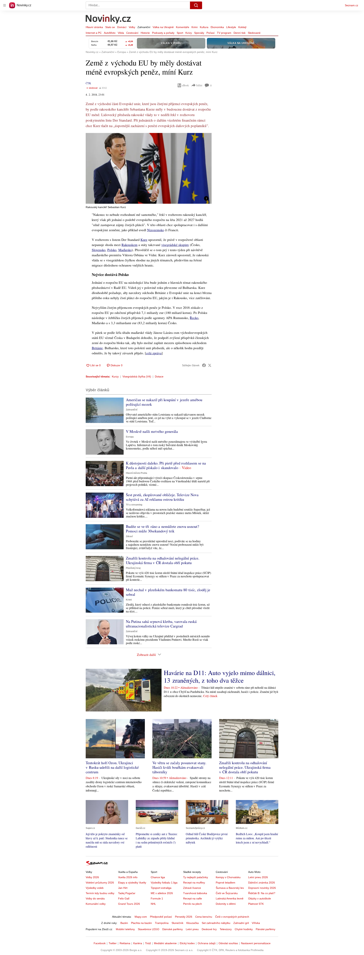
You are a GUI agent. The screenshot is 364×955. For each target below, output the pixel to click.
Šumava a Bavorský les (230, 887)
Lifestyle (231, 27)
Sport (180, 32)
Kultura (204, 27)
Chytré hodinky (244, 929)
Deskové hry (209, 929)
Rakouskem (129, 244)
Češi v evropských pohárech (232, 916)
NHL (153, 903)
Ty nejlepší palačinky (195, 877)
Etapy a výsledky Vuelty (132, 882)
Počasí (210, 32)
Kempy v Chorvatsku (228, 877)
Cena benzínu (203, 916)
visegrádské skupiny (175, 244)
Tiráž (148, 943)
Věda (121, 32)
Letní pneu (192, 929)
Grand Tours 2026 (129, 903)
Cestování (132, 32)
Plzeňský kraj (133, 568)
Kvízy (188, 32)
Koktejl (242, 27)
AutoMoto (109, 32)
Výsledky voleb (95, 887)
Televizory (226, 929)
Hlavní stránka (94, 27)
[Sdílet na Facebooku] (204, 365)
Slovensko (98, 250)
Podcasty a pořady (163, 32)
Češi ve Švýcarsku (227, 893)
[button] (149, 168)
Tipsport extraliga (161, 887)
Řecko (194, 317)
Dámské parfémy (172, 929)
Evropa (130, 436)
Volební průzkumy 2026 (100, 882)
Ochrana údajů (207, 943)
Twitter (113, 943)
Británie (97, 348)
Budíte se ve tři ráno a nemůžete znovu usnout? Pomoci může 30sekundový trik (162, 529)
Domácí (121, 27)
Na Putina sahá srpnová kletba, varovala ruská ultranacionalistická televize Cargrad (161, 624)
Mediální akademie (165, 943)
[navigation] (5, 5)
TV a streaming (134, 504)
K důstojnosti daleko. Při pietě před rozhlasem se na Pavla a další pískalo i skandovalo (166, 465)
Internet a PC (94, 32)
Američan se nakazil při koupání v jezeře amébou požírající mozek (164, 402)
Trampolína (162, 922)
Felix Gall (123, 898)
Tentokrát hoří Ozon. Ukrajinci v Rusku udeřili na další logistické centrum (112, 767)
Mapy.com (141, 916)
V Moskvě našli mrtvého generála (152, 431)
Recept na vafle (192, 898)
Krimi (194, 27)
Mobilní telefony (125, 929)
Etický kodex (187, 943)
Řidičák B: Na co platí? (261, 893)
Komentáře (182, 27)
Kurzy (115, 376)
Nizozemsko (155, 230)
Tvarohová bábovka (195, 893)
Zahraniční (143, 27)
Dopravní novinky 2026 (262, 887)
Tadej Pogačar (126, 893)
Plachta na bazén (141, 922)
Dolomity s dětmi (226, 903)
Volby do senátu (95, 898)
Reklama (125, 943)
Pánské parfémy (265, 929)
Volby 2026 (92, 877)
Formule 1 (157, 898)
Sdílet (199, 85)
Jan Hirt (122, 887)
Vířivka (256, 922)
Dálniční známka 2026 (261, 882)
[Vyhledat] (196, 5)
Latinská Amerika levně (229, 898)
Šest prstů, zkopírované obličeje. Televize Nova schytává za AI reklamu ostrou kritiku (162, 497)
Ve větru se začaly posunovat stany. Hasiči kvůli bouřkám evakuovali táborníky (179, 767)
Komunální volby (96, 903)
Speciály (199, 32)
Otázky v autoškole (259, 898)
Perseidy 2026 (183, 916)
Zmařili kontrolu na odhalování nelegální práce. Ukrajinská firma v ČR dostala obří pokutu (162, 560)
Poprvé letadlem (225, 882)
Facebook (100, 943)
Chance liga (158, 877)
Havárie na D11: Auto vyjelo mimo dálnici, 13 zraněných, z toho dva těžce (219, 676)
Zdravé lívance (192, 887)
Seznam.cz (351, 5)
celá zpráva (154, 353)
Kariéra (137, 943)
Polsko (111, 250)
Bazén (124, 922)
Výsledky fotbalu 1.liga (164, 882)
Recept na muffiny (194, 882)
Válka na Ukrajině (163, 27)
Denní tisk (240, 32)
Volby (132, 27)
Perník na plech (192, 903)
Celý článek (210, 696)
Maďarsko (125, 250)
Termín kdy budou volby (100, 893)
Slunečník (177, 922)
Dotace (159, 376)
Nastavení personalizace (256, 943)
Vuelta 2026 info (127, 877)
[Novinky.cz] (108, 19)
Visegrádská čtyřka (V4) (136, 376)
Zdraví (129, 536)
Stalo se (110, 27)
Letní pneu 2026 (258, 877)
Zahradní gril (241, 922)
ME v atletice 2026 (162, 893)
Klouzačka (192, 922)
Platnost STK (256, 903)
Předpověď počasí (161, 916)
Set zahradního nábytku (216, 922)
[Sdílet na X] (210, 365)
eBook (185, 85)
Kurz (143, 239)
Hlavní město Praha (136, 473)
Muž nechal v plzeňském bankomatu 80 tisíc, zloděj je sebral (168, 592)
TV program (224, 32)
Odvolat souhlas (228, 943)
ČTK (88, 83)
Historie (145, 32)
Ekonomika (217, 27)
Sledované (254, 32)
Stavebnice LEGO (148, 929)
